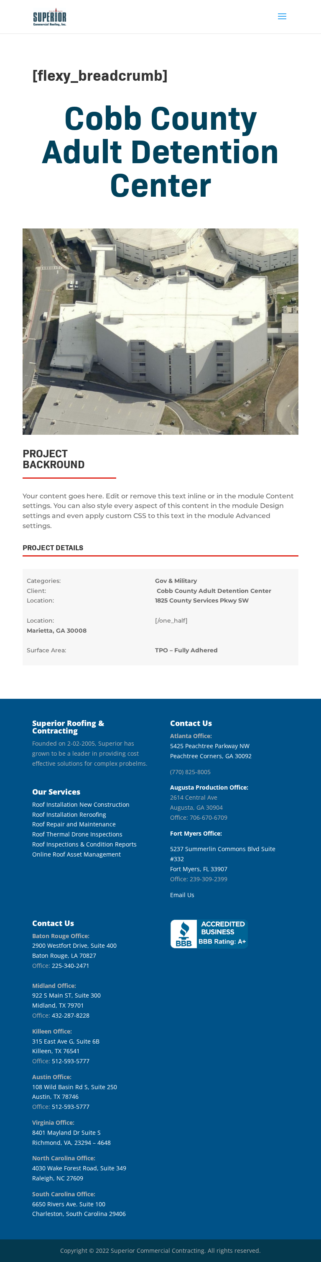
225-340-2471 (70, 966)
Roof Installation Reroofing (69, 814)
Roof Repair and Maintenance (74, 824)
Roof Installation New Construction (81, 804)
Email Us (182, 895)
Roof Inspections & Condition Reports (84, 844)
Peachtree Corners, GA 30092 (211, 756)
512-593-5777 (70, 1061)
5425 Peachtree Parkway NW (210, 746)
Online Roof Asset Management (76, 854)
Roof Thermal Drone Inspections (77, 834)
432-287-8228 (70, 1015)
